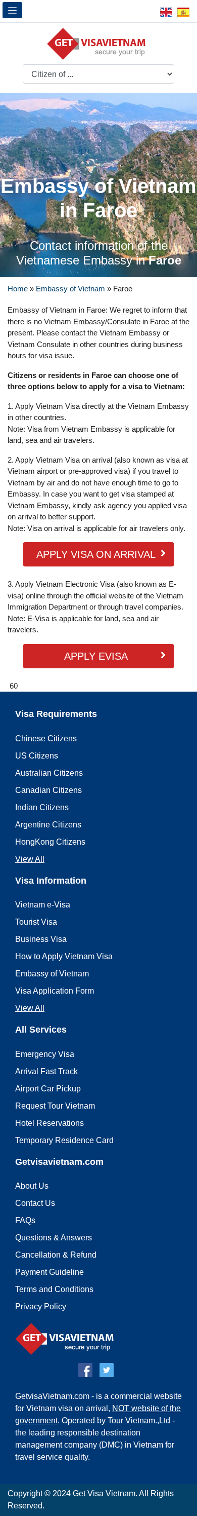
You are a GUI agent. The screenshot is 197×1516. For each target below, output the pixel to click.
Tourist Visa (36, 922)
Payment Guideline (49, 1272)
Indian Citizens (42, 807)
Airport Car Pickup (48, 1088)
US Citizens (36, 755)
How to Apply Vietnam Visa (64, 956)
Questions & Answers (53, 1237)
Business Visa (41, 939)
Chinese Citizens (46, 738)
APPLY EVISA (96, 656)
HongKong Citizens (50, 842)
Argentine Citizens (48, 824)
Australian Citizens (49, 773)
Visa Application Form (54, 991)
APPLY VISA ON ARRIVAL (96, 554)
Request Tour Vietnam (55, 1106)
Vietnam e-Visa (42, 904)
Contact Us (35, 1203)
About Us (31, 1186)
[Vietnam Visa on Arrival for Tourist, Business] (67, 1338)
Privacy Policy (40, 1306)
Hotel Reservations (49, 1123)
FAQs (25, 1220)
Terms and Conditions (54, 1289)
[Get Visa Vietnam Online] (99, 43)
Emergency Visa (44, 1054)
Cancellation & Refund (55, 1254)
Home (18, 288)
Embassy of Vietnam (70, 288)
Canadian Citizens (48, 790)
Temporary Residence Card (64, 1140)
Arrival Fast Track (46, 1071)
